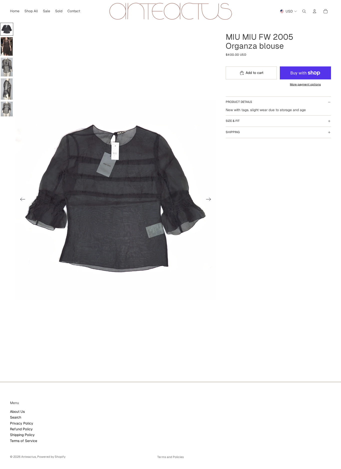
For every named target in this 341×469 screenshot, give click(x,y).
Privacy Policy (21, 423)
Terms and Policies (170, 457)
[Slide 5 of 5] (7, 109)
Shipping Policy (22, 435)
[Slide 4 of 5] (7, 89)
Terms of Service (23, 441)
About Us (17, 411)
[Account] (314, 11)
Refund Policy (21, 429)
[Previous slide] (21, 200)
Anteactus (28, 457)
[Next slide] (210, 200)
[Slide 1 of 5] (7, 29)
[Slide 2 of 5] (7, 46)
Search (15, 417)
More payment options (305, 84)
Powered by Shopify (51, 457)
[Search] (304, 11)
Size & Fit (233, 121)
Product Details (239, 102)
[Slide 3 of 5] (7, 67)
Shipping (233, 132)
